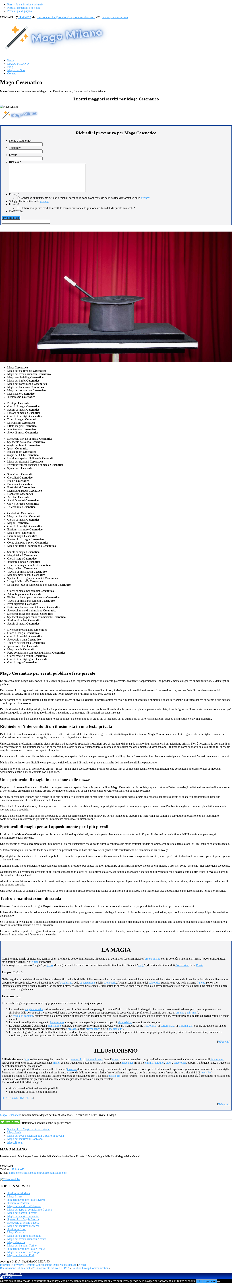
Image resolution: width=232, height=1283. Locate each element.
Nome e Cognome (20, 140)
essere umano (152, 958)
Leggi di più (210, 1281)
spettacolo (76, 1059)
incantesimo (57, 1022)
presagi (72, 1028)
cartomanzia (167, 1025)
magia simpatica (34, 1009)
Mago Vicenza (15, 1232)
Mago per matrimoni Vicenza (24, 1206)
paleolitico (154, 982)
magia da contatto (23, 1015)
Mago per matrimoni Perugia (23, 1252)
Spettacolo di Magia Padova (23, 1222)
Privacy (14, 194)
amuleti (180, 1012)
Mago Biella (14, 1132)
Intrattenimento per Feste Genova (26, 1248)
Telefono (15, 147)
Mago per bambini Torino (22, 1245)
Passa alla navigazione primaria (25, 4)
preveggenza (93, 1028)
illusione (72, 1069)
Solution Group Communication (90, 1268)
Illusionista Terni (16, 1229)
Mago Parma (14, 1196)
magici (56, 1062)
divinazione (54, 1025)
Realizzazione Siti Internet (15, 1268)
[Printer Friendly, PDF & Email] (10, 1121)
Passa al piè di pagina (19, 11)
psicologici (180, 1062)
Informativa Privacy (11, 1264)
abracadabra (125, 1022)
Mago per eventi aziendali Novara (26, 1239)
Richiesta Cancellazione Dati (41, 1264)
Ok (199, 1281)
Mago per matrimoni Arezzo (23, 1225)
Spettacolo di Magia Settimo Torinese (28, 1129)
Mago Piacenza (16, 1242)
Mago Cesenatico (10, 1114)
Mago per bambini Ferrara (22, 1212)
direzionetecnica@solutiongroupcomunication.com (66, 17)
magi (141, 965)
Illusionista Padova (18, 1203)
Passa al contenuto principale (23, 7)
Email (13, 154)
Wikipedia (223, 1041)
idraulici (159, 1062)
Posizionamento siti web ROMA (50, 1268)
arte (27, 1059)
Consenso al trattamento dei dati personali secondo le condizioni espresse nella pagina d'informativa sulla (85, 197)
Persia (199, 965)
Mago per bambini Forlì (20, 1255)
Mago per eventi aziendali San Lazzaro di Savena (35, 1135)
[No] (218, 1281)
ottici (168, 1062)
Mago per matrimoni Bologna (24, 1235)
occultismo (66, 982)
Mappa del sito (68, 1264)
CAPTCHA (16, 211)
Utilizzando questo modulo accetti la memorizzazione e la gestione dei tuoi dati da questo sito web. (78, 208)
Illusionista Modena (18, 1193)
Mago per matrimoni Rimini (23, 1216)
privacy (145, 197)
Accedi (82, 1264)
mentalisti (206, 1072)
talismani (192, 1012)
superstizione (87, 982)
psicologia (114, 1075)
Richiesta (15, 161)
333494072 (24, 17)
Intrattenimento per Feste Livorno (26, 1199)
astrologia (150, 1025)
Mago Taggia (14, 1142)
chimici (149, 1062)
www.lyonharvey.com (115, 17)
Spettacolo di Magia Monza (23, 1219)
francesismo (217, 1059)
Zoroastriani (182, 965)
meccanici (127, 1062)
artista (115, 1059)
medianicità (115, 1028)
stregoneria (110, 982)
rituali (35, 961)
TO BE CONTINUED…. (18, 1097)
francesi (201, 982)
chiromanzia (185, 1025)
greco (49, 965)
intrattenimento (94, 1059)
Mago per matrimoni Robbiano (25, 1138)
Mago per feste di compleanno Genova (29, 1209)
